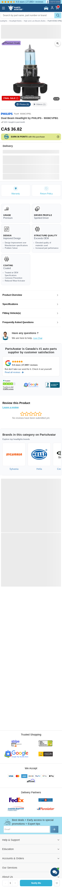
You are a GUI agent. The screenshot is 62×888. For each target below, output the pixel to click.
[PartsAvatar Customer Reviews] (52, 1)
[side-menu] (3, 8)
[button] (46, 8)
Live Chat (37, 338)
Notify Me (36, 883)
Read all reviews (12, 372)
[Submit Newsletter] (54, 829)
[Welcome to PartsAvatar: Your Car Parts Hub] (15, 10)
